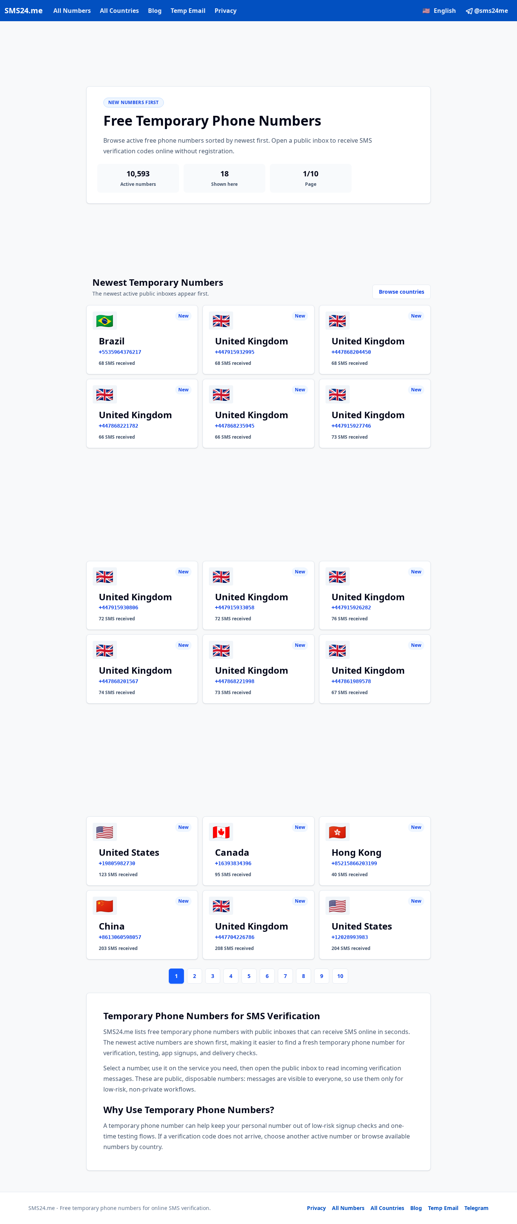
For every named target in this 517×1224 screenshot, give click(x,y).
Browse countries (401, 291)
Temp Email (188, 10)
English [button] (439, 10)
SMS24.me (24, 10)
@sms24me (491, 10)
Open (407, 1208)
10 (340, 976)
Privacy (226, 10)
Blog (155, 10)
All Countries (119, 10)
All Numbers (72, 10)
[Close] (503, 1184)
